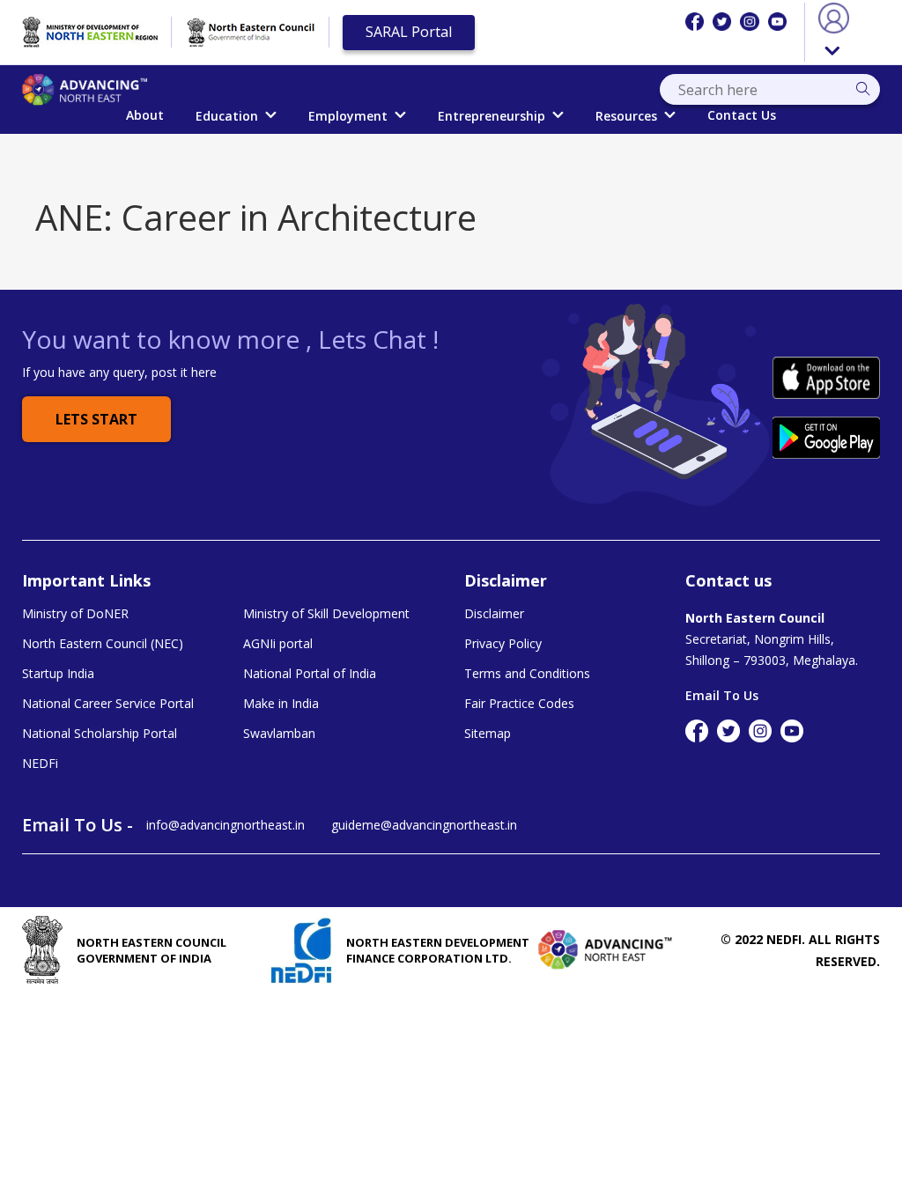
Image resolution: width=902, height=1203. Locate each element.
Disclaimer (494, 614)
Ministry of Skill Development (326, 614)
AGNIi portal (278, 644)
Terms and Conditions (527, 674)
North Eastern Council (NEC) (102, 644)
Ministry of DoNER (75, 614)
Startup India (58, 674)
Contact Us (741, 115)
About (145, 115)
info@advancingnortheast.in (225, 824)
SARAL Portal (409, 31)
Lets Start (96, 419)
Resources (626, 115)
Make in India (281, 703)
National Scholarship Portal (99, 733)
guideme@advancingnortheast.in (424, 824)
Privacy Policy (503, 644)
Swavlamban (279, 733)
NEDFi (40, 763)
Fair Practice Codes (519, 703)
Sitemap (487, 733)
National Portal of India (309, 674)
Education (227, 115)
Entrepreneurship (491, 115)
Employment (348, 115)
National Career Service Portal (108, 703)
